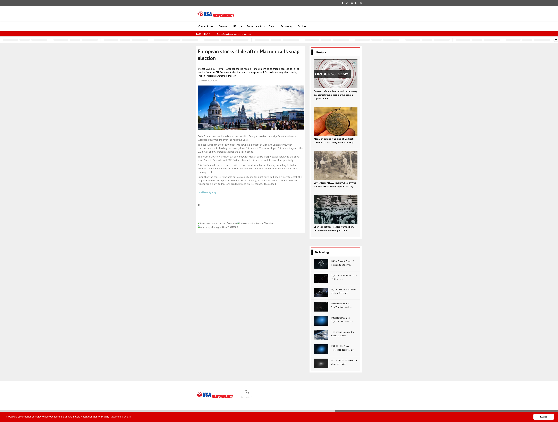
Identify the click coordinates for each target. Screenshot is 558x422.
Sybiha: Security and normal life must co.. (234, 34)
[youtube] (361, 3)
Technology (287, 26)
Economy (224, 26)
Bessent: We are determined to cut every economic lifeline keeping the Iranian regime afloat (335, 95)
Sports (273, 26)
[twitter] (347, 3)
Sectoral (302, 26)
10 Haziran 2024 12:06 (208, 80)
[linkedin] (356, 3)
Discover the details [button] (120, 416)
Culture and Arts (256, 26)
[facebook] (342, 3)
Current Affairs (206, 26)
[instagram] (352, 3)
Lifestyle (238, 26)
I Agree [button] (543, 417)
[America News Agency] (215, 394)
